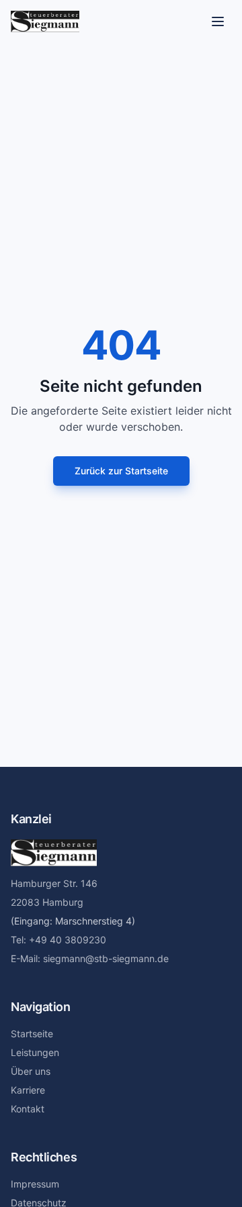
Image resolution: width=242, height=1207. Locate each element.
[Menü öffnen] (217, 21)
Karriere (28, 1090)
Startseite (32, 1033)
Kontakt (27, 1108)
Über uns (30, 1071)
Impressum (35, 1184)
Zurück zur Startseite (121, 470)
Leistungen (35, 1052)
